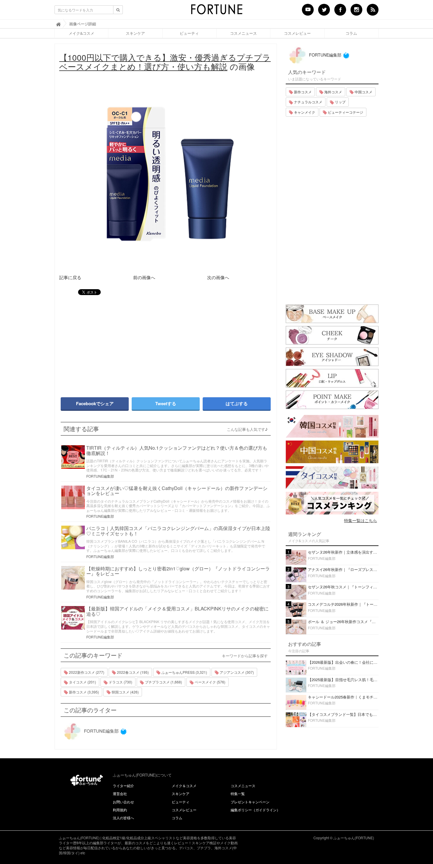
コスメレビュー (297, 33)
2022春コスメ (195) (132, 672)
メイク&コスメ (81, 33)
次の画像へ (218, 277)
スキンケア (135, 33)
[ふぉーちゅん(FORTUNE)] (216, 11)
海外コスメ (332, 91)
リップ (340, 101)
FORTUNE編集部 (100, 476)
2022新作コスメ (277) (86, 672)
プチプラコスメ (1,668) (163, 681)
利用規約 (120, 809)
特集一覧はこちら (360, 520)
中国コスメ (363, 91)
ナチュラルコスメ (307, 101)
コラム (351, 33)
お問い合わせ (123, 801)
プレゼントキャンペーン (250, 801)
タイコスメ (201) (82, 681)
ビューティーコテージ (345, 112)
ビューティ (189, 33)
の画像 (165, 61)
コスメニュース (243, 33)
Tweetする (165, 403)
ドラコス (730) (120, 681)
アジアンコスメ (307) (236, 672)
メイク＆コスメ (184, 785)
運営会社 (120, 793)
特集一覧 (238, 793)
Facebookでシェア (95, 403)
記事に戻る (70, 277)
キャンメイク (304, 112)
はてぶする (237, 403)
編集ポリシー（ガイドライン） (255, 809)
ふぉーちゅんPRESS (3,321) (184, 672)
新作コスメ (302, 91)
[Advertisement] (110, 343)
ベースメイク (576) (209, 681)
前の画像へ (144, 277)
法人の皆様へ (123, 817)
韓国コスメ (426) (125, 691)
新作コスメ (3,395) (83, 691)
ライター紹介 (123, 785)
